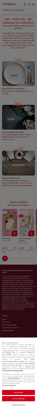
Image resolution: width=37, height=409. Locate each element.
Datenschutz (12, 385)
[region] (18, 373)
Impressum (5, 385)
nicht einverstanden (18, 399)
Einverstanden (18, 392)
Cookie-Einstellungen (14, 378)
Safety (12, 370)
